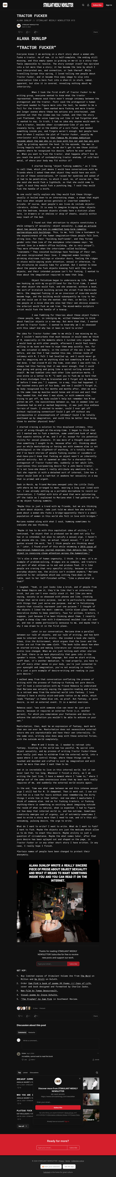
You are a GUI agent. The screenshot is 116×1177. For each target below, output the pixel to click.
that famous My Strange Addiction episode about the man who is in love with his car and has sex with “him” (58, 141)
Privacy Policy (75, 1115)
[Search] (83, 5)
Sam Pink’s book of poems (44, 983)
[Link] (13, 38)
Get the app (69, 1166)
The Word (86, 975)
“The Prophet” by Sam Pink (36, 999)
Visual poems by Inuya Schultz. (39, 994)
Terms (67, 1161)
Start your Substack (52, 1166)
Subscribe (97, 5)
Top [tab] (19, 1073)
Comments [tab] (22, 1032)
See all (21, 1126)
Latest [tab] (25, 1073)
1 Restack (42, 1008)
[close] (80, 1078)
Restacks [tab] (31, 1032)
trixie (24, 1053)
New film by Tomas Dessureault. (39, 990)
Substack (46, 1172)
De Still (40, 979)
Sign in (109, 5)
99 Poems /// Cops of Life (75, 983)
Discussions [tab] (34, 1073)
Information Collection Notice (57, 1115)
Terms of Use (69, 1113)
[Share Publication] (88, 5)
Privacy (61, 1161)
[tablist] (26, 1032)
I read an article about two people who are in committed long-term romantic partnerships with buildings (56, 229)
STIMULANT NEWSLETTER (30, 24)
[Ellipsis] (98, 1053)
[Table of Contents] (2, 588)
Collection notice (77, 1161)
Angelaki (60, 549)
